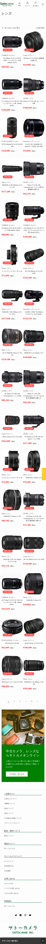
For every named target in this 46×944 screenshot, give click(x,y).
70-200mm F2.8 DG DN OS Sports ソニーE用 (33, 438)
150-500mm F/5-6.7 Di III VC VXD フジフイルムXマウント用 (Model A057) (34, 230)
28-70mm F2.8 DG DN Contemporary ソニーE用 (12, 395)
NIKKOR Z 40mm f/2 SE (12, 516)
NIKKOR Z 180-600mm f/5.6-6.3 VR (12, 186)
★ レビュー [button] (44, 474)
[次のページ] (37, 701)
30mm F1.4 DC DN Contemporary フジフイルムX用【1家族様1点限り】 (34, 396)
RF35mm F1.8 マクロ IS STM (12, 682)
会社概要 (7, 871)
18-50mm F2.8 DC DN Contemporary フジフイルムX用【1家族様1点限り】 (34, 518)
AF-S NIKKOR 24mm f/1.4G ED (12, 354)
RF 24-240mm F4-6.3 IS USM (34, 559)
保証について (9, 813)
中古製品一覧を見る (16, 774)
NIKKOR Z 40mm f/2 (33, 600)
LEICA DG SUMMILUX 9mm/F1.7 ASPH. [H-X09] (34, 145)
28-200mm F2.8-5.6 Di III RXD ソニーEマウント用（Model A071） (12, 60)
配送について (9, 836)
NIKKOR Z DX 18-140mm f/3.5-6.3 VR (12, 560)
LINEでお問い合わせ (11, 893)
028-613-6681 (8, 883)
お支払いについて (10, 799)
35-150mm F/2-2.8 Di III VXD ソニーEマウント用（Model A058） (12, 103)
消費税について (9, 803)
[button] (43, 4)
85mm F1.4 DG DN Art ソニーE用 (33, 102)
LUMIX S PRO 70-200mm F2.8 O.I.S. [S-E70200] (34, 313)
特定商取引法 (9, 866)
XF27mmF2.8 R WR (12, 643)
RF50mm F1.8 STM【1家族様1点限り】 (34, 59)
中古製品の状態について (13, 818)
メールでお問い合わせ (12, 888)
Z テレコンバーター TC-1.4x (12, 271)
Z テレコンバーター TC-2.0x (12, 478)
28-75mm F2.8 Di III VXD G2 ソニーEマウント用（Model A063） (12, 602)
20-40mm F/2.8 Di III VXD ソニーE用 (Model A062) (12, 229)
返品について (9, 808)
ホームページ (9, 861)
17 (31, 701)
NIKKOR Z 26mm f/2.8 (34, 478)
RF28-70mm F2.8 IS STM (34, 643)
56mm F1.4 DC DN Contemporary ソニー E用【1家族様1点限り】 (34, 187)
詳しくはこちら (9, 848)
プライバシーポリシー (12, 823)
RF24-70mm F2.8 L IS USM (12, 437)
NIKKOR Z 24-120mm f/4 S (33, 353)
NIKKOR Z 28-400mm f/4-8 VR (33, 683)
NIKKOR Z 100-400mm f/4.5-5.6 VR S (12, 313)
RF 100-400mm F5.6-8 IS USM (33, 272)
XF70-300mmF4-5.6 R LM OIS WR (12, 145)
